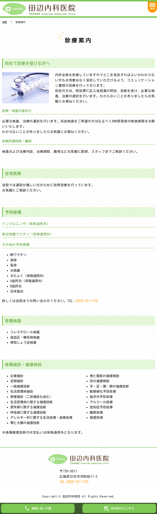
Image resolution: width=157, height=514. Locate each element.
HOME (4, 22)
